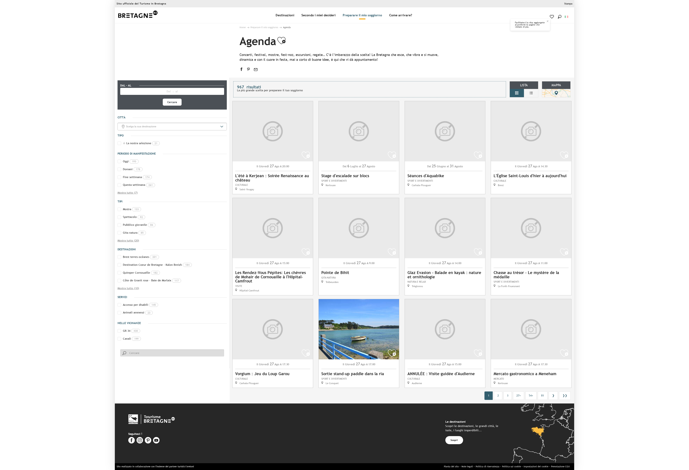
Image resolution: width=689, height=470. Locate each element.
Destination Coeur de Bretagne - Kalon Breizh (156, 264)
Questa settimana (138, 184)
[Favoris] (552, 16)
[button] (559, 16)
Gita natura (133, 232)
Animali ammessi (136, 312)
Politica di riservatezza (487, 466)
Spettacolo (133, 217)
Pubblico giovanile (138, 224)
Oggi (129, 161)
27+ (518, 395)
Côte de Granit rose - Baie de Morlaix (151, 280)
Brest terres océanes (140, 257)
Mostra (131, 209)
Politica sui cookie (511, 466)
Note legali (467, 466)
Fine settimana (136, 177)
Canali (131, 338)
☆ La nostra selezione (140, 143)
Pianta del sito (451, 466)
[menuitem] (138, 15)
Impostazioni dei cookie (536, 466)
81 (542, 395)
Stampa (568, 3)
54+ (531, 395)
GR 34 (130, 330)
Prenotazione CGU (560, 466)
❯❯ (565, 395)
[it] (567, 17)
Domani (131, 169)
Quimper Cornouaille (140, 272)
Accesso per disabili (139, 304)
